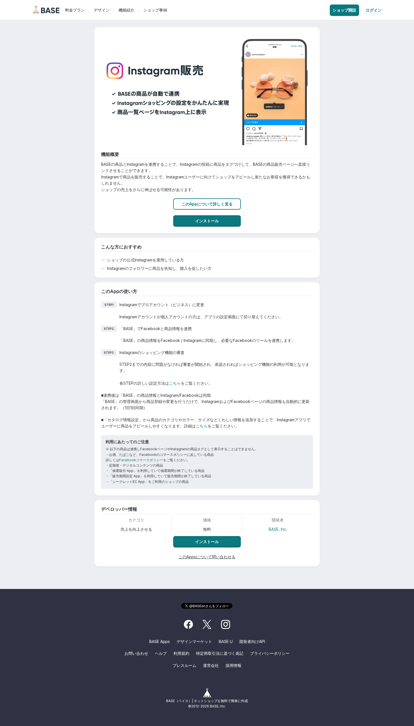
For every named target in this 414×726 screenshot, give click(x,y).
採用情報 (233, 665)
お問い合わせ (136, 653)
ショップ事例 (155, 10)
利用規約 (181, 653)
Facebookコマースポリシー (141, 460)
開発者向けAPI (252, 641)
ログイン (374, 10)
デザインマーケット (194, 641)
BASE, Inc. (278, 529)
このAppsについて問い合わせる (207, 556)
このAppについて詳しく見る (207, 203)
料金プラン (75, 10)
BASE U (226, 641)
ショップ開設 (344, 10)
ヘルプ (161, 653)
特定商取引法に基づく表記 (219, 653)
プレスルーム (184, 665)
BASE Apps (159, 641)
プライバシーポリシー (270, 653)
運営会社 (211, 665)
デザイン (102, 10)
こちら (175, 383)
